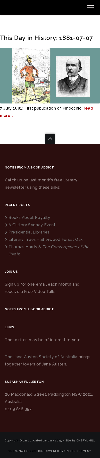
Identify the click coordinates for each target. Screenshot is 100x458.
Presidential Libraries (29, 232)
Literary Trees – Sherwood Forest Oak (45, 239)
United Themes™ (78, 451)
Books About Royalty (29, 217)
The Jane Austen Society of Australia (41, 357)
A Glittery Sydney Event (32, 225)
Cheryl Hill (85, 440)
